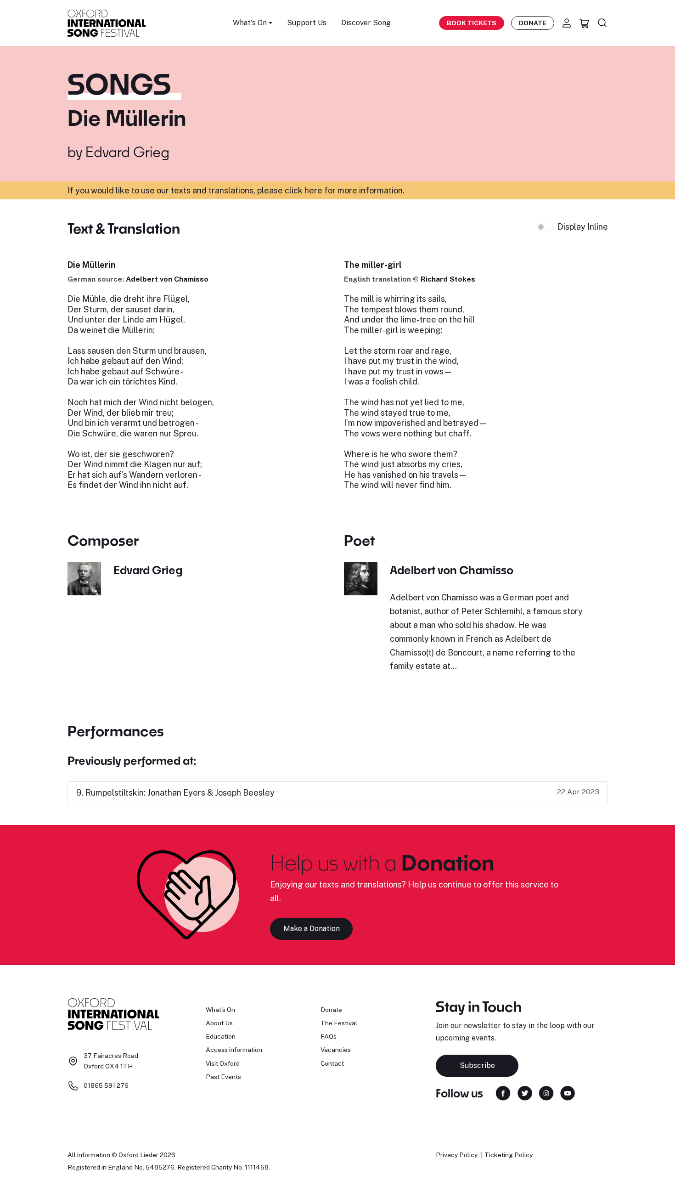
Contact (332, 1063)
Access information (234, 1049)
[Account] (566, 22)
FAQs (329, 1036)
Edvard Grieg (127, 151)
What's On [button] (250, 22)
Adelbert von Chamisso (167, 279)
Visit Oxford (223, 1063)
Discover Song (366, 22)
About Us (219, 1023)
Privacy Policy (457, 1154)
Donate (532, 23)
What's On (220, 1009)
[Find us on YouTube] (567, 1092)
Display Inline (582, 227)
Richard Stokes (448, 279)
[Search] (602, 22)
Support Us (306, 22)
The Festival (339, 1023)
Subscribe (477, 1065)
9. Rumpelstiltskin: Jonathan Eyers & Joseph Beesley (175, 792)
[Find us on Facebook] (503, 1092)
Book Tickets (471, 23)
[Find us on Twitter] (525, 1092)
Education (221, 1036)
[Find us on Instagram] (546, 1092)
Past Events (223, 1076)
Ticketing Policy (508, 1154)
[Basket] (584, 23)
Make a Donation (311, 928)
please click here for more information (330, 190)
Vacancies (336, 1049)
